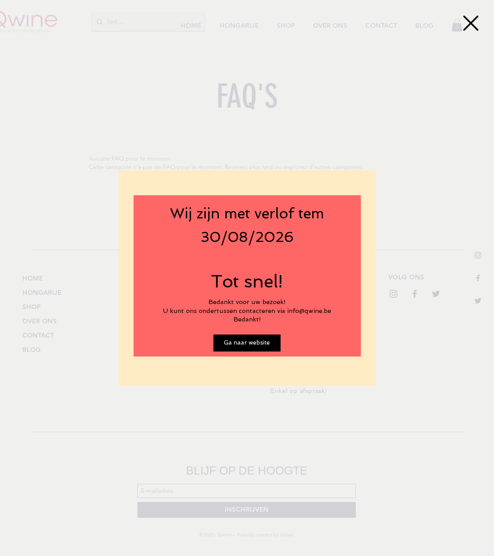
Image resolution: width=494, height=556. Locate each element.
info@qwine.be (309, 310)
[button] (471, 23)
